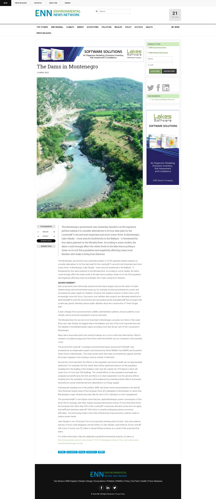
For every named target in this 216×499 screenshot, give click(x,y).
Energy (80, 27)
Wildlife (118, 27)
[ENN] (58, 13)
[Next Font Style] (54, 236)
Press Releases (21, 3)
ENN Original (57, 27)
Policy (128, 27)
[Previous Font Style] (38, 236)
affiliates (38, 3)
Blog (5, 3)
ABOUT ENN (53, 3)
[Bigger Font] (54, 231)
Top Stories (42, 27)
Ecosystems (92, 27)
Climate (70, 27)
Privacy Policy (120, 494)
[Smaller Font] (38, 231)
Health (149, 27)
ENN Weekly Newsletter (158, 53)
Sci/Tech (138, 27)
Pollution (106, 27)
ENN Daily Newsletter (157, 48)
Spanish (67, 3)
